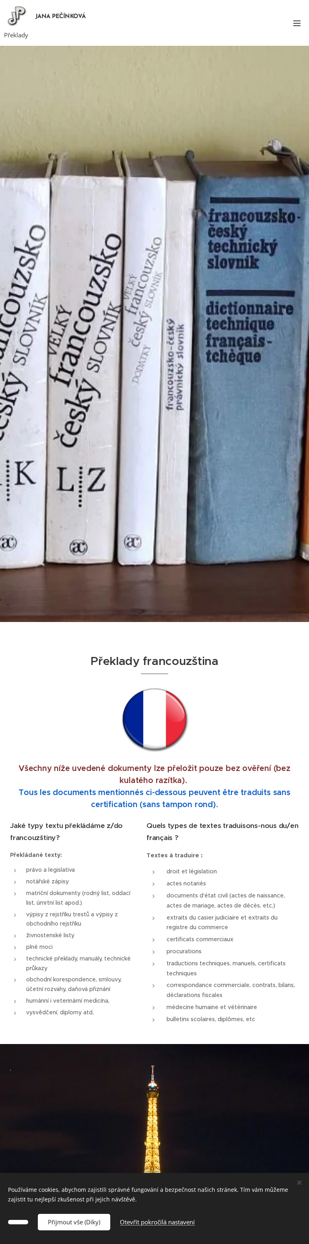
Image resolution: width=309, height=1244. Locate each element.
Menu (297, 23)
